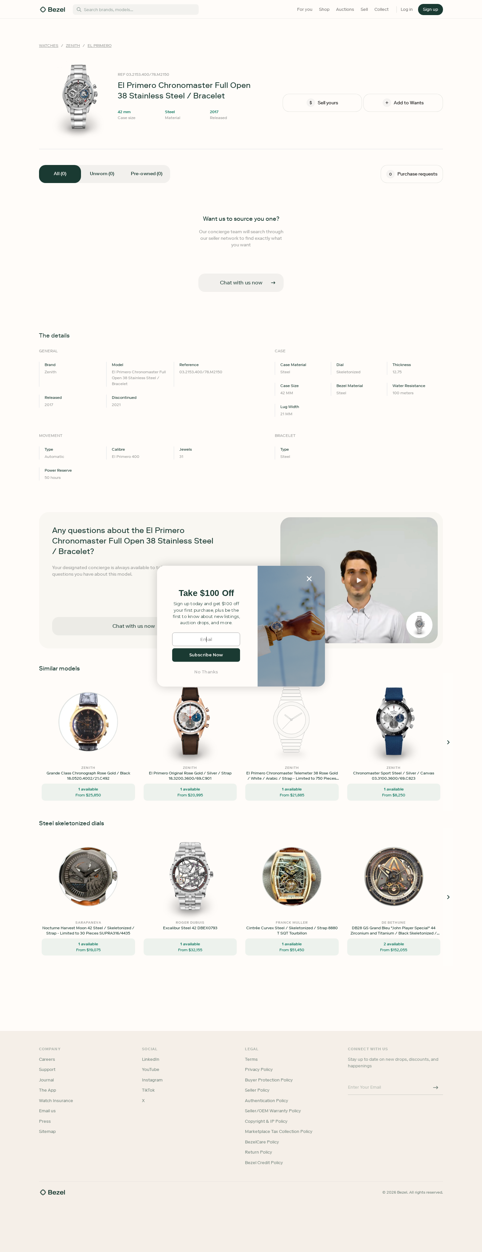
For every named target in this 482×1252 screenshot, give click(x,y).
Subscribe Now (206, 655)
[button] (206, 593)
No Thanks (206, 671)
